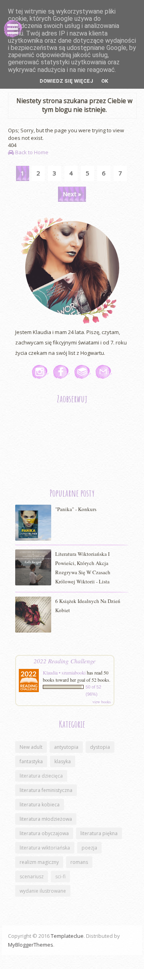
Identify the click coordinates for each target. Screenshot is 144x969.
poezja (89, 847)
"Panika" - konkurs (75, 509)
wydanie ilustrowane (43, 890)
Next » (72, 194)
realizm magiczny (39, 862)
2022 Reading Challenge (65, 661)
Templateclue (67, 935)
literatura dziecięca (41, 775)
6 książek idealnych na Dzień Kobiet (87, 605)
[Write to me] (104, 372)
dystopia (100, 747)
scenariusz (32, 876)
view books (101, 701)
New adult (31, 747)
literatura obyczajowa (44, 833)
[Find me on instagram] (40, 372)
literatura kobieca (40, 804)
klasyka (62, 761)
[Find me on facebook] (61, 372)
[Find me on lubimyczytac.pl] (82, 372)
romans (79, 862)
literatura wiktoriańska (45, 847)
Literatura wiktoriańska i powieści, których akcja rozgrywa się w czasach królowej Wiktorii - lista (82, 567)
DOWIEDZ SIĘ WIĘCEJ (66, 81)
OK (104, 81)
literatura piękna (99, 833)
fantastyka (31, 761)
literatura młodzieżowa (46, 819)
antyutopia (66, 747)
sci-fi (60, 876)
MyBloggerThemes (30, 944)
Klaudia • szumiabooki (64, 672)
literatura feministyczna (46, 790)
